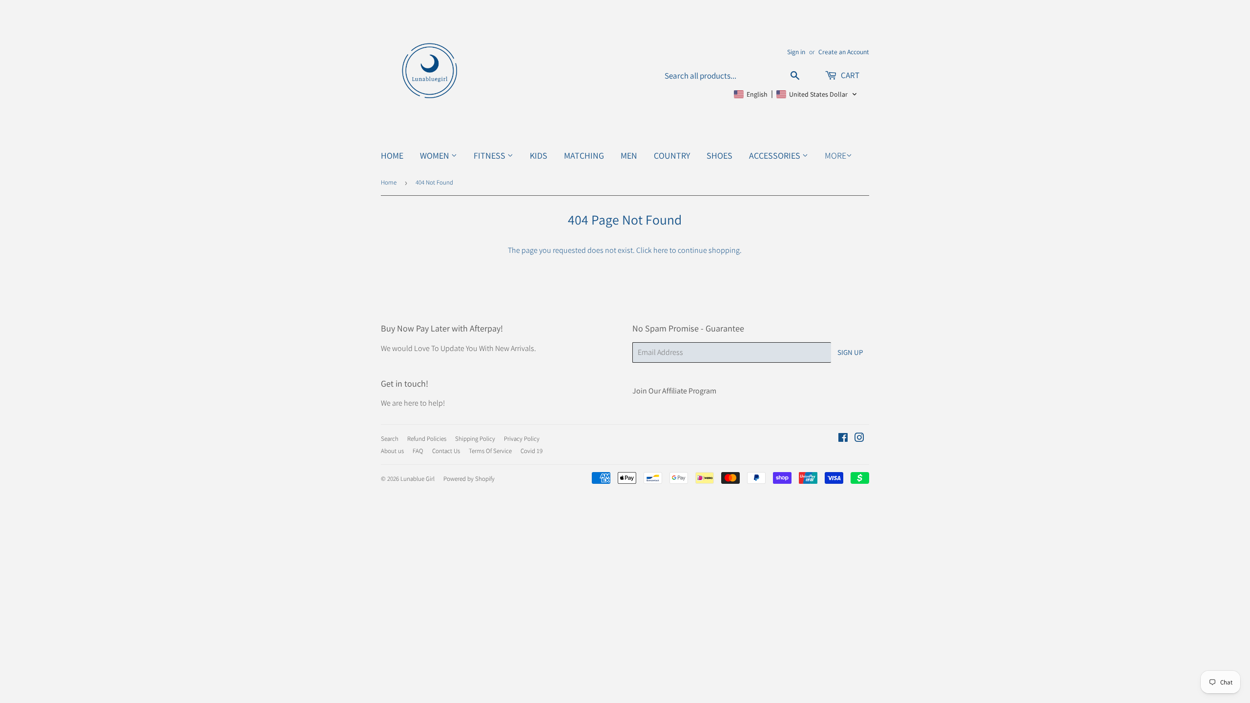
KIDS (538, 155)
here (660, 250)
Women (435, 155)
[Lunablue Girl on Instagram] (859, 439)
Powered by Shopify (469, 479)
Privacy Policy (522, 438)
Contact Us (446, 451)
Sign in (796, 51)
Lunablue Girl (417, 479)
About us (392, 451)
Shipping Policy (475, 438)
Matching (584, 155)
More (835, 155)
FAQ (418, 451)
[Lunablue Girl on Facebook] (843, 439)
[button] (795, 94)
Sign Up (850, 352)
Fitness (490, 155)
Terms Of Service (490, 451)
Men (629, 155)
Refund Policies (426, 438)
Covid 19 (531, 451)
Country (672, 155)
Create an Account (843, 51)
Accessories (775, 155)
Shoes (719, 155)
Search (389, 438)
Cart (849, 75)
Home (392, 155)
